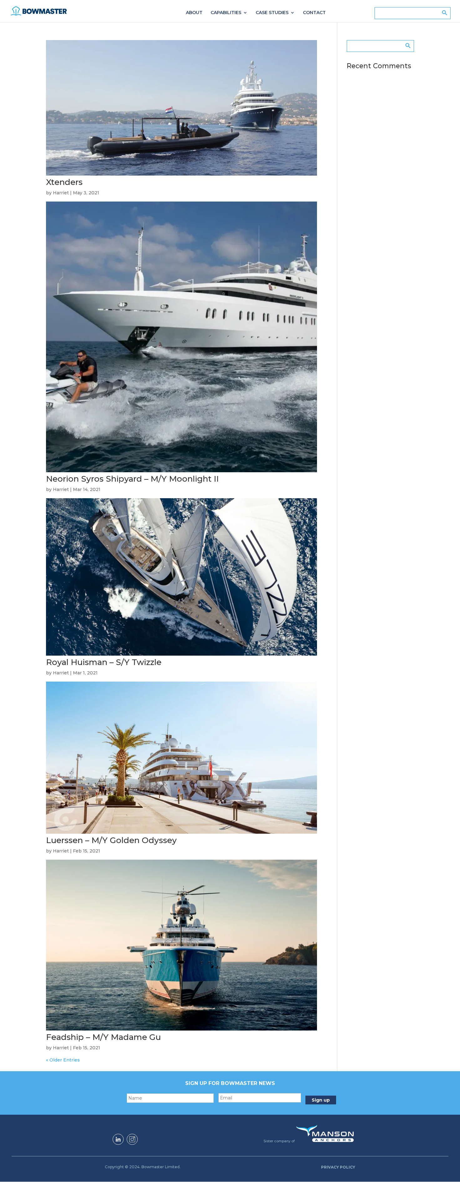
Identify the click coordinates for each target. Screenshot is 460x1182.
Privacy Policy (338, 1167)
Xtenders (64, 182)
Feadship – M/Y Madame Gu (103, 1037)
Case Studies (272, 12)
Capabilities (226, 12)
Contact (314, 12)
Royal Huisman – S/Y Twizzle (103, 662)
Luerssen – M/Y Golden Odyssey (111, 840)
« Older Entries (63, 1060)
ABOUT (194, 12)
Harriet (61, 193)
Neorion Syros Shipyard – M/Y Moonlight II (132, 479)
